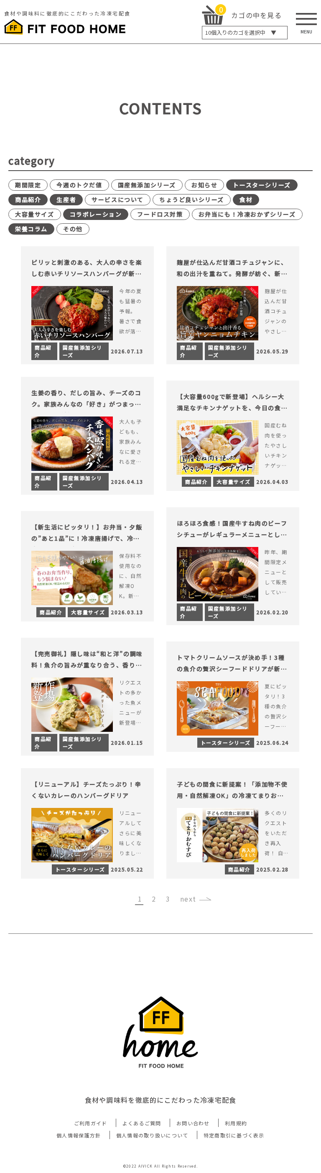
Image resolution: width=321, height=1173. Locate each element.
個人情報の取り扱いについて (152, 1135)
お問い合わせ (193, 1123)
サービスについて (118, 199)
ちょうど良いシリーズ (191, 199)
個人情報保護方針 (78, 1135)
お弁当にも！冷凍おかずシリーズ (247, 214)
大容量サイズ (34, 214)
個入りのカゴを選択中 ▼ (240, 32)
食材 (245, 199)
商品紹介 (28, 199)
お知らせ (204, 185)
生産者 (66, 199)
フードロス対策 (160, 214)
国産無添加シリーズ (147, 185)
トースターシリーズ (261, 185)
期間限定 (28, 185)
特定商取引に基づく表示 (234, 1135)
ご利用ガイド (90, 1123)
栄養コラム (31, 229)
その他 (73, 229)
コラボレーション (96, 214)
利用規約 (236, 1123)
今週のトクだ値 (79, 185)
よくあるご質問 (141, 1123)
